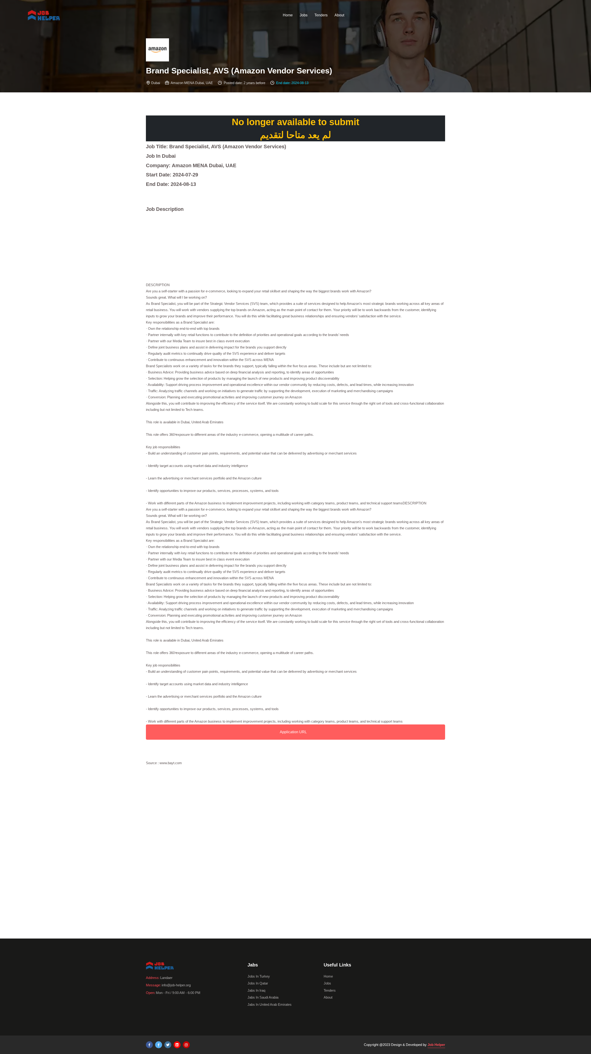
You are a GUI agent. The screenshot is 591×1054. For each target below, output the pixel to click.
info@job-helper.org (176, 985)
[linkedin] (177, 1044)
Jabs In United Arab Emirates (269, 1004)
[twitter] (167, 1044)
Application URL (293, 732)
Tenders (321, 15)
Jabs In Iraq (256, 990)
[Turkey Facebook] (149, 1044)
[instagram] (186, 1044)
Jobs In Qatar (257, 983)
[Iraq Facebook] (158, 1044)
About (339, 15)
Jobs (304, 15)
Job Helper (436, 1045)
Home (288, 15)
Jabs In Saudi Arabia (262, 997)
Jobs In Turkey (258, 976)
